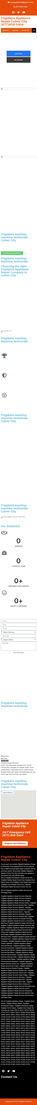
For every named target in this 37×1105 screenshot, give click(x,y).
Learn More (18, 53)
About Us (6, 30)
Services (15, 30)
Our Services (18, 60)
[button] (3, 766)
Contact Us (25, 30)
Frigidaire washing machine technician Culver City (14, 237)
